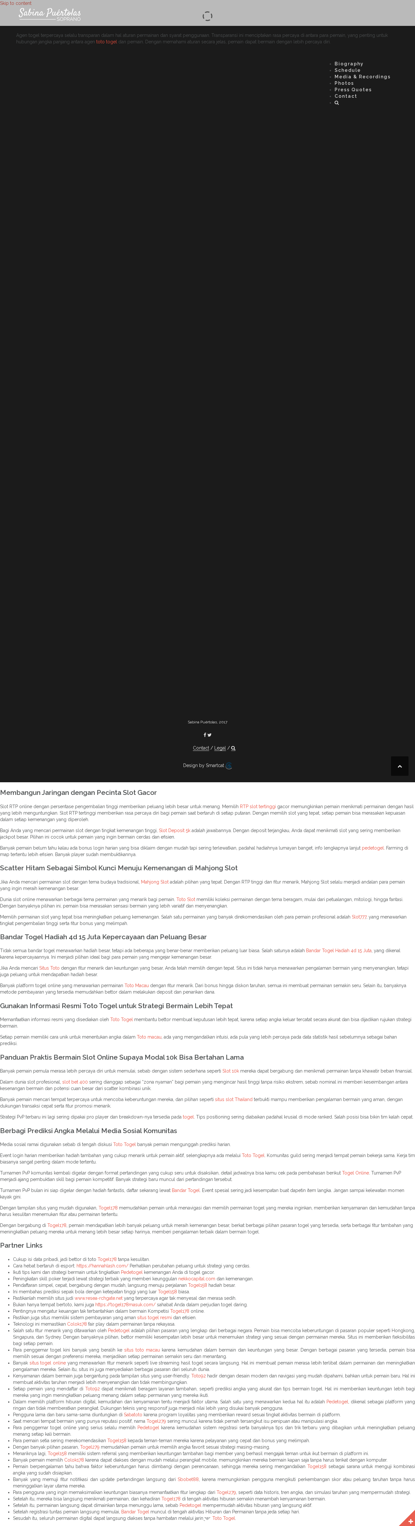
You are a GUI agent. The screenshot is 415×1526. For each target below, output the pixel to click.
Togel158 (197, 1285)
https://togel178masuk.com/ (125, 1304)
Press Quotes (353, 89)
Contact (346, 96)
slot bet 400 (75, 1082)
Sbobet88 (188, 1479)
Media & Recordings (363, 76)
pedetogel (373, 848)
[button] (337, 103)
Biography (349, 63)
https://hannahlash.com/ (102, 1265)
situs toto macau (142, 1350)
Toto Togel (121, 1019)
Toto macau (149, 1037)
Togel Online (355, 1172)
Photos (344, 83)
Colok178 (77, 1324)
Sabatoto (133, 1414)
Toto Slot (185, 899)
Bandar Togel (186, 1190)
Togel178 (108, 1207)
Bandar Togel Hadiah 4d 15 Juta (339, 950)
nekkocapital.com (196, 1278)
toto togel (106, 41)
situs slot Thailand (234, 1099)
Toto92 (198, 1375)
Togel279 (156, 1421)
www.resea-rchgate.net (99, 1298)
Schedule (348, 70)
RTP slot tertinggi (258, 806)
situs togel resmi (154, 1317)
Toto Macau (136, 985)
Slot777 (359, 916)
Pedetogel (132, 1272)
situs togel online (48, 1362)
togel (188, 1116)
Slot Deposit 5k (174, 830)
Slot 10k (230, 1071)
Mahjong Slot (155, 882)
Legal (220, 748)
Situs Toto (49, 968)
